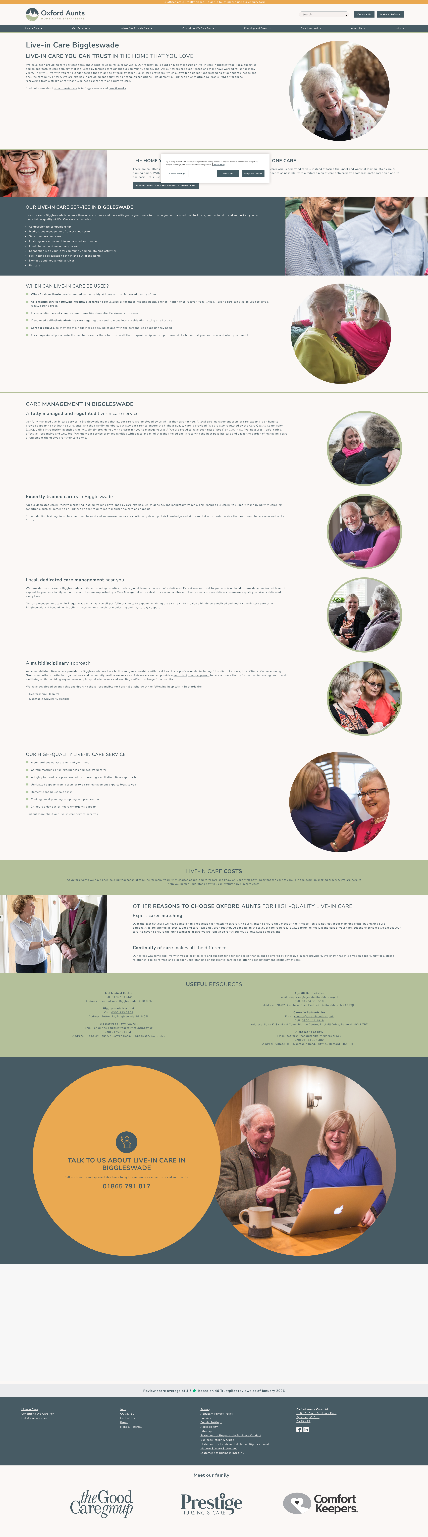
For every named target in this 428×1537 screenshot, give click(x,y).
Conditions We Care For (196, 28)
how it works (117, 88)
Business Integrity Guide (217, 1440)
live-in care (205, 65)
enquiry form (257, 2)
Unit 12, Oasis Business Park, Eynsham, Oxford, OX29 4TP (316, 1417)
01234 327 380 (313, 1040)
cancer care (98, 81)
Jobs (398, 28)
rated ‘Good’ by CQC (221, 430)
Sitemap (206, 1431)
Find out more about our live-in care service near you (62, 814)
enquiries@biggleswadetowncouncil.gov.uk (123, 1028)
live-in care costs (247, 884)
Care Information (311, 28)
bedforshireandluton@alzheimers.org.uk (314, 1036)
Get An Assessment (35, 1418)
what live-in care (65, 88)
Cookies (205, 1418)
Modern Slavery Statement (218, 1448)
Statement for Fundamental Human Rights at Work (235, 1444)
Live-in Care (29, 1409)
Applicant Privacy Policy (216, 1414)
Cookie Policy (219, 164)
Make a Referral (131, 1427)
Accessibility (209, 1427)
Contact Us (364, 14)
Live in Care (32, 28)
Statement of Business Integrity (222, 1453)
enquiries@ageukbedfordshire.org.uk (314, 997)
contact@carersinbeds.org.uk (314, 1016)
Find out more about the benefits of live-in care (166, 185)
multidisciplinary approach (191, 675)
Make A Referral (390, 14)
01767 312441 (122, 997)
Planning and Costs (256, 28)
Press (124, 1422)
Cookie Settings (211, 1422)
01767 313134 (122, 1032)
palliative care (120, 81)
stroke (55, 81)
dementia (165, 77)
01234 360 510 (313, 1001)
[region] (215, 168)
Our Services (79, 28)
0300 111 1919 (313, 1020)
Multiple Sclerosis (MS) (210, 77)
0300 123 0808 (122, 1012)
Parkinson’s (181, 77)
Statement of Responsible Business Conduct (230, 1435)
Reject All (228, 173)
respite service (48, 302)
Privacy (205, 1409)
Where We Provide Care (135, 28)
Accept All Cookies (253, 173)
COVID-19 (127, 1414)
